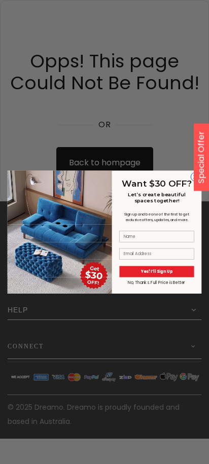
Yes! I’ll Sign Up (156, 271)
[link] (60, 197)
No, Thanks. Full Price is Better (157, 282)
